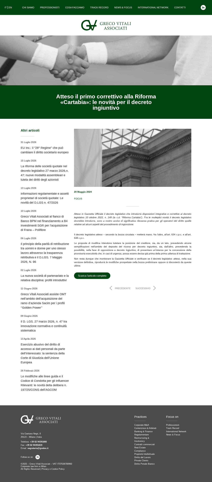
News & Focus (123, 7)
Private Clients (141, 460)
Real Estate (140, 447)
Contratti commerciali (144, 444)
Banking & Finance (143, 431)
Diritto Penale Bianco (144, 464)
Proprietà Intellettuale (144, 454)
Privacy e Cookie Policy (53, 469)
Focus (78, 198)
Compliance (140, 451)
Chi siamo (28, 7)
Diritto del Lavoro (142, 457)
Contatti (180, 7)
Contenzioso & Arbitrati (145, 428)
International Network (153, 7)
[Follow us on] (37, 457)
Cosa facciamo (74, 7)
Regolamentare (141, 434)
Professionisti (49, 7)
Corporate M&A (141, 425)
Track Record (99, 7)
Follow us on (27, 457)
